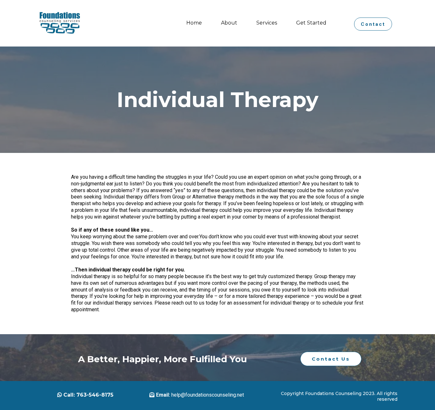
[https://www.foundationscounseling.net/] (60, 23)
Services (266, 23)
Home (194, 23)
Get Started (311, 23)
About (229, 23)
